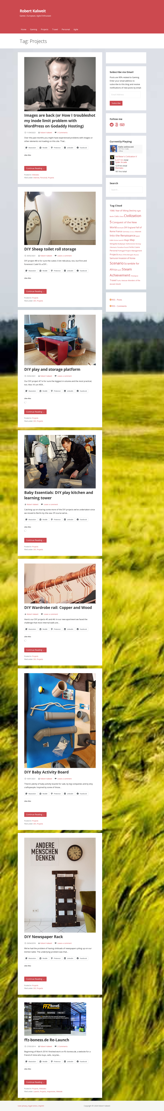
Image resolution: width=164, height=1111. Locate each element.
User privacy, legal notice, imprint (31, 1106)
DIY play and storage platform (52, 369)
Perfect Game (134, 247)
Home (23, 29)
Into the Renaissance (122, 235)
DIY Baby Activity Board (46, 772)
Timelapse (134, 276)
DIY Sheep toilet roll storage (50, 249)
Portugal (121, 251)
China (121, 216)
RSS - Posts (116, 299)
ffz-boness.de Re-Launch (46, 1039)
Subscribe (116, 103)
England (131, 227)
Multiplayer (122, 244)
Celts (116, 216)
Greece (132, 232)
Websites (35, 175)
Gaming (33, 29)
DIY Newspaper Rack (43, 936)
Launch (36, 1091)
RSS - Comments (119, 306)
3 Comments (62, 132)
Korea (116, 240)
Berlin (112, 216)
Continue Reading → (35, 168)
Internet (36, 177)
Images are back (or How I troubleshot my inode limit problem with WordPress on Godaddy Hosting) (59, 121)
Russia (136, 255)
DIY (34, 301)
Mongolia (113, 244)
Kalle (111, 240)
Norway (138, 244)
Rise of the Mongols (126, 255)
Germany (126, 232)
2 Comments (62, 1046)
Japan (138, 236)
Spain (119, 270)
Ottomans (113, 247)
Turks (119, 280)
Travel (55, 29)
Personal (66, 29)
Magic (126, 240)
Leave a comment (64, 256)
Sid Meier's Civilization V (126, 156)
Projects (44, 29)
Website (59, 1091)
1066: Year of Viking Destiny (123, 210)
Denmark (120, 228)
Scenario (117, 263)
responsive (51, 1091)
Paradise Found (123, 247)
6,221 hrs (119, 160)
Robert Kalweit (33, 10)
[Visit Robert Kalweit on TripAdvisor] (122, 125)
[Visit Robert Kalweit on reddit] (112, 125)
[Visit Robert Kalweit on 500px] (116, 125)
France (119, 231)
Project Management (133, 251)
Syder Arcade (121, 162)
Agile (76, 29)
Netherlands (130, 244)
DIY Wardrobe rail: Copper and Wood (58, 607)
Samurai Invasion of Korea (122, 258)
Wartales (119, 168)
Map (132, 240)
